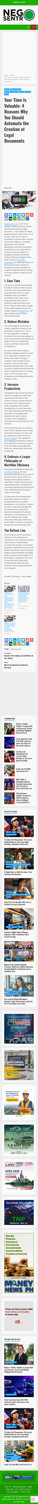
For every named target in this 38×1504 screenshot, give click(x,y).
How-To (21, 92)
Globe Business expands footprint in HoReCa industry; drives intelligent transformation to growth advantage (9, 798)
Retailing (27, 92)
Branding (9, 892)
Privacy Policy (25, 1492)
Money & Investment (12, 994)
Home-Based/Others (11, 92)
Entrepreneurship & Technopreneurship (18, 864)
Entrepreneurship (11, 1459)
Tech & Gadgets (12, 1492)
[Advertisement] (19, 54)
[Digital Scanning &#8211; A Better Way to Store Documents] (10, 618)
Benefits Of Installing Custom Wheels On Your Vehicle (18, 656)
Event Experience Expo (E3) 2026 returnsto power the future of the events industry (9, 743)
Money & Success (19, 1486)
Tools (6, 94)
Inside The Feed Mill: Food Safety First (9, 770)
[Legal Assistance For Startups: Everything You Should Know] (24, 589)
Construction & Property (13, 1457)
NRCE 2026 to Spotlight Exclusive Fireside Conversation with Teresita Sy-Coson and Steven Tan (9, 784)
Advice (7, 89)
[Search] (28, 27)
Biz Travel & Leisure (23, 1489)
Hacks (19, 832)
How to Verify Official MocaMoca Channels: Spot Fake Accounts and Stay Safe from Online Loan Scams (19, 986)
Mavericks (10, 1489)
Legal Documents (15, 649)
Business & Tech (11, 1362)
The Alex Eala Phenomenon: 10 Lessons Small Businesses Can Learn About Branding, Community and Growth (9, 756)
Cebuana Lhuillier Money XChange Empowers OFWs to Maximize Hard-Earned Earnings (19, 919)
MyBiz (30, 1486)
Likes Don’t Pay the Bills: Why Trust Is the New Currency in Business (19, 889)
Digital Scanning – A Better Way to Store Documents (9, 626)
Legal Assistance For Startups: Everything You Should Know (23, 596)
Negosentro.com (11, 224)
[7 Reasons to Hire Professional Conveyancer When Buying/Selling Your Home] (10, 589)
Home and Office (16, 89)
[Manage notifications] (33, 1499)
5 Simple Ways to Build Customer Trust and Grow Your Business (19, 858)
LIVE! (33, 27)
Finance (14, 927)
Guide (14, 832)
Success (15, 867)
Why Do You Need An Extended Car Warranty (16, 665)
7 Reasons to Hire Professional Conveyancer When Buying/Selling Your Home (9, 599)
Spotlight (21, 1459)
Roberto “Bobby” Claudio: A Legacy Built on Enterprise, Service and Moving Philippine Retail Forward (9, 729)
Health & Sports (11, 834)
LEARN (25, 991)
